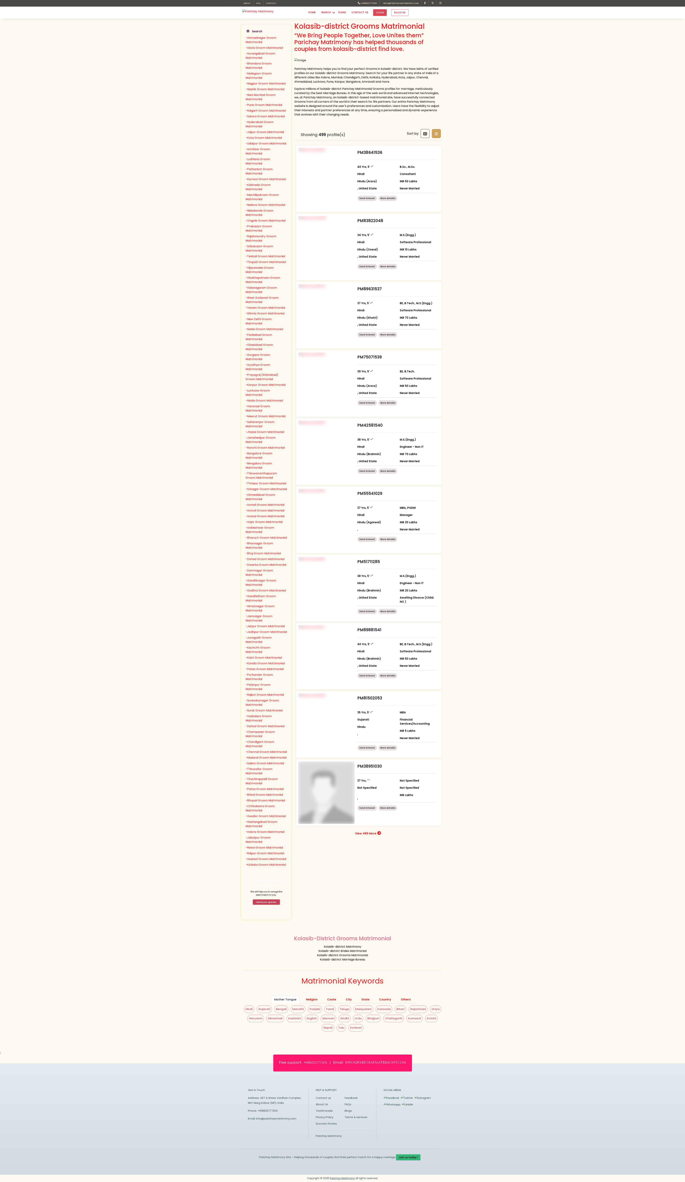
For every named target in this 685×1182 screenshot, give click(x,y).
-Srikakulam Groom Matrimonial (259, 248)
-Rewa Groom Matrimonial (264, 847)
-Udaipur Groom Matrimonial (265, 143)
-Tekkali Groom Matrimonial (265, 256)
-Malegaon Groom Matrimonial (258, 75)
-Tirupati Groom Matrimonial (265, 262)
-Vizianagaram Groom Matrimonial (261, 290)
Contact (271, 3)
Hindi (249, 1009)
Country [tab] (385, 999)
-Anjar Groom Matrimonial (264, 522)
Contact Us (359, 12)
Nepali (328, 1028)
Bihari (400, 1009)
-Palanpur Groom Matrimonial (257, 687)
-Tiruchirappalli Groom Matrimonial (261, 781)
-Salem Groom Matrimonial (264, 763)
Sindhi (344, 1018)
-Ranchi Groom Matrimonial (265, 448)
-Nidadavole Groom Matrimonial (259, 213)
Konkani (356, 1028)
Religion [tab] (312, 999)
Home (312, 12)
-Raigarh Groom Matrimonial (265, 111)
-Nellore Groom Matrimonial (265, 205)
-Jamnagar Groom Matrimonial (258, 618)
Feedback (351, 1098)
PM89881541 (369, 630)
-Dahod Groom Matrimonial (265, 726)
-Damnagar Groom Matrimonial (259, 572)
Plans (342, 12)
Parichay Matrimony (329, 1136)
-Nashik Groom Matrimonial (264, 89)
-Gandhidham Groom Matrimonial (260, 598)
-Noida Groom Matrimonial (264, 329)
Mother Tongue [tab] (285, 999)
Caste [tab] (331, 999)
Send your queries (266, 902)
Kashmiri (294, 1018)
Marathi (298, 1009)
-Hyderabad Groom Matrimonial (259, 124)
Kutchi (431, 1018)
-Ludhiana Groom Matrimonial (257, 161)
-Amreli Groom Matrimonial (264, 505)
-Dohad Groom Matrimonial (265, 559)
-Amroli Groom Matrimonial (264, 510)
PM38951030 (369, 766)
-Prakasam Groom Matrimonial (258, 228)
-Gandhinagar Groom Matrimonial (260, 582)
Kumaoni (414, 1018)
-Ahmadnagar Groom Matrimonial (260, 40)
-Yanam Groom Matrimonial (265, 308)
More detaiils (387, 198)
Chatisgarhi (393, 1018)
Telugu (344, 1009)
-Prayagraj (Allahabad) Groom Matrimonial (261, 377)
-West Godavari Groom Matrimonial (262, 300)
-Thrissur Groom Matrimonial (265, 483)
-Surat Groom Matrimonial (264, 710)
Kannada (384, 1009)
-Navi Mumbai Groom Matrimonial (260, 97)
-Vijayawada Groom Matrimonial (259, 270)
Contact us (323, 1098)
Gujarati (264, 1009)
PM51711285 (368, 561)
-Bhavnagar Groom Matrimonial (259, 545)
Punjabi (314, 1009)
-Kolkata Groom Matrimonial (265, 865)
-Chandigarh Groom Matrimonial (259, 744)
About (247, 3)
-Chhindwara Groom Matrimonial (260, 808)
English (312, 1018)
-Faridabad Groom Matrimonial (258, 337)
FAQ (258, 3)
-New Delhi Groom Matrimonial (258, 321)
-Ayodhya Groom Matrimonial (257, 367)
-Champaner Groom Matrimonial (260, 734)
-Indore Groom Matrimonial (264, 832)
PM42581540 (370, 425)
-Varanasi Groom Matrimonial (257, 408)
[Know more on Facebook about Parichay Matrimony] (425, 3)
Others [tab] (406, 999)
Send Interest (367, 198)
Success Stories (326, 1123)
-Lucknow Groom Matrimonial (257, 392)
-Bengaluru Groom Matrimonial (258, 465)
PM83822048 (370, 221)
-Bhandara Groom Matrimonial (258, 65)
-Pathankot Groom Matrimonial (259, 171)
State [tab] (365, 999)
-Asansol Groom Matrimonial (265, 859)
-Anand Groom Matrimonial (264, 516)
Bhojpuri (373, 1018)
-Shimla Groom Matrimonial (265, 313)
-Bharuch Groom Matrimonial (266, 538)
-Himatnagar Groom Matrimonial (260, 608)
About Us (322, 1104)
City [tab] (349, 999)
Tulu (341, 1028)
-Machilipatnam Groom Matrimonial (262, 197)
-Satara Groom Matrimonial (265, 116)
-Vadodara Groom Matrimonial (258, 718)
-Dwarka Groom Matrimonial (265, 565)
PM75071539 (369, 357)
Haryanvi (255, 1018)
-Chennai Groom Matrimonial (266, 752)
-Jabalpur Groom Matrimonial (257, 839)
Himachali (275, 1018)
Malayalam (363, 1009)
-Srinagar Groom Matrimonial (266, 489)
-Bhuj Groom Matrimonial (263, 553)
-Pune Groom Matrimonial (263, 105)
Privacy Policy (324, 1117)
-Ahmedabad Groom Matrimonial (260, 497)
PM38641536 (369, 152)
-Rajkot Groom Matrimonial (264, 695)
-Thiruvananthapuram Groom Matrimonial (261, 475)
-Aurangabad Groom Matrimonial (260, 55)
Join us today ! (408, 1157)
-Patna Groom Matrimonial (264, 789)
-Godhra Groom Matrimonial (265, 590)
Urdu (358, 1018)
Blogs (348, 1111)
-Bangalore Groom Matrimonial (258, 455)
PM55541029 (369, 493)
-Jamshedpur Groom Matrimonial (260, 440)
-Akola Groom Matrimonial (264, 48)
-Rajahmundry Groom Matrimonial (260, 238)
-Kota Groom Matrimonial (263, 138)
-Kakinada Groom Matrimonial (258, 187)
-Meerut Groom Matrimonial (265, 416)
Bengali (281, 1009)
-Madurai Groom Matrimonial (265, 758)
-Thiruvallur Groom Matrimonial (258, 771)
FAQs (348, 1104)
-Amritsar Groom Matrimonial (257, 151)
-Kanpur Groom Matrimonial (265, 385)
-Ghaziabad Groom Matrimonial (259, 347)
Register (400, 12)
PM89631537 (369, 289)
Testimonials (324, 1111)
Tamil (330, 1009)
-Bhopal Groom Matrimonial (265, 800)
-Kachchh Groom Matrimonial (257, 650)
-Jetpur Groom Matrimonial (265, 626)
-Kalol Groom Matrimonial (263, 658)
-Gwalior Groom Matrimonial (265, 816)
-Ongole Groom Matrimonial (265, 221)
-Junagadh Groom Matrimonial (258, 640)
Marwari (328, 1018)
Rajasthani (418, 1009)
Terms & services (356, 1117)
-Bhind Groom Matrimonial (264, 795)
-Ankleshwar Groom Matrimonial (259, 530)
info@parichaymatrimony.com (400, 3)
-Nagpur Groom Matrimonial (265, 83)
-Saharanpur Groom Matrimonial (259, 424)
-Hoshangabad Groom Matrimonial (261, 824)
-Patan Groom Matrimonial (264, 669)
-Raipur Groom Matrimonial (264, 853)
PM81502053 (369, 698)
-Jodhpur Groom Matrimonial (266, 632)
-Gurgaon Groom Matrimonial (257, 357)
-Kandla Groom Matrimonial (265, 663)
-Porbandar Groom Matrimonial (259, 677)
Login (380, 12)
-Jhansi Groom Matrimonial (264, 432)
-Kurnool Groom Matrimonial (265, 179)
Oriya (436, 1009)
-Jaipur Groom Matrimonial (264, 132)
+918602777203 (368, 3)
